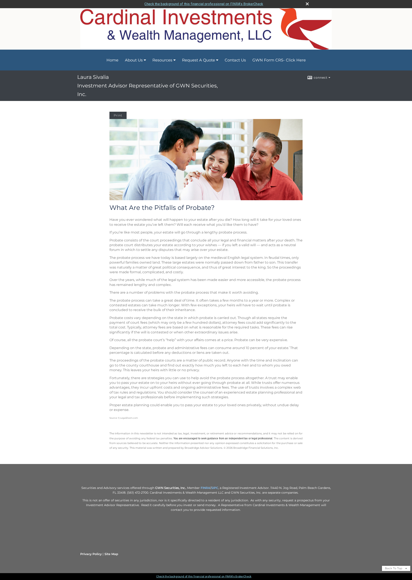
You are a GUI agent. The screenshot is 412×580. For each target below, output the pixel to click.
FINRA (205, 488)
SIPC (214, 488)
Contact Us (235, 60)
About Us (134, 60)
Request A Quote (198, 60)
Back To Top (394, 568)
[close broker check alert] (307, 4)
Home (112, 60)
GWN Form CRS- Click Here (279, 60)
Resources (162, 60)
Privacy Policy (91, 554)
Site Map (111, 554)
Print (118, 115)
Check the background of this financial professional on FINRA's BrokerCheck (203, 4)
